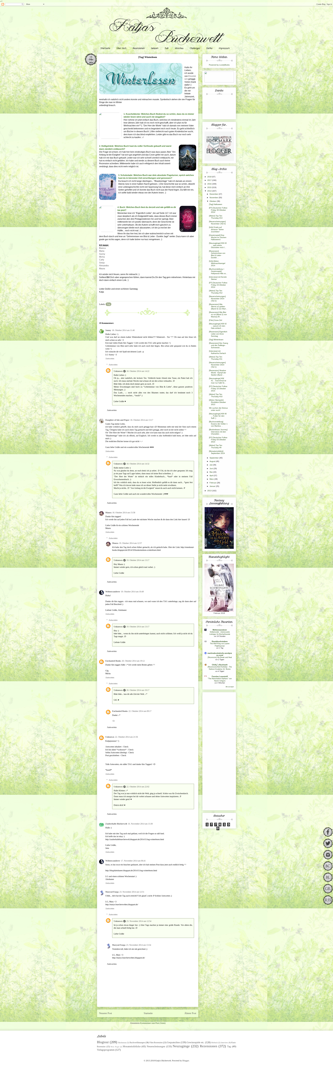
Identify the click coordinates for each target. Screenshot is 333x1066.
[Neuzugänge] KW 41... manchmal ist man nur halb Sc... (217, 380)
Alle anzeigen (230, 686)
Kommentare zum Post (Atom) (152, 1023)
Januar (213, 486)
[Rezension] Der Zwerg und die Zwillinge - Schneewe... (218, 345)
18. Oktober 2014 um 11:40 (123, 330)
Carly (101, 260)
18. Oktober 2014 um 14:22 (137, 371)
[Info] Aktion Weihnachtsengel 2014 (217, 263)
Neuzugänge (181, 1046)
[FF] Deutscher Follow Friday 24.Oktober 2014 (218, 285)
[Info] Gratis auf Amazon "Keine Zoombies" (216, 229)
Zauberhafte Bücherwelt (116, 824)
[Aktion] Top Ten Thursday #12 (215, 292)
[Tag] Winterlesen (216, 340)
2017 (209, 180)
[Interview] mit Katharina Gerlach (217, 352)
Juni (211, 468)
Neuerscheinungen (156, 1046)
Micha (102, 257)
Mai (211, 472)
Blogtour (103, 1042)
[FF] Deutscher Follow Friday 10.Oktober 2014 (218, 388)
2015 (209, 187)
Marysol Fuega (112, 892)
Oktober (213, 201)
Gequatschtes (173, 1042)
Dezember (214, 194)
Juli (211, 465)
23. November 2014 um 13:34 (138, 945)
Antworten (109, 358)
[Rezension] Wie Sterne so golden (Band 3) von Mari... (218, 306)
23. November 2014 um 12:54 (138, 921)
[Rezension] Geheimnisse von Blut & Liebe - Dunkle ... (217, 254)
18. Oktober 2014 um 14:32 (137, 464)
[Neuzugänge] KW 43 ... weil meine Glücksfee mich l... (218, 245)
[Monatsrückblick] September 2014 (217, 452)
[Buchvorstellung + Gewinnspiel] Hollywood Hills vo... (218, 271)
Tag (108, 304)
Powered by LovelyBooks (219, 65)
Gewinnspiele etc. (195, 1042)
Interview (224, 1043)
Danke (209, 48)
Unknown (118, 371)
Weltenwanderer (112, 591)
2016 (209, 184)
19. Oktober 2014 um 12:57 (130, 543)
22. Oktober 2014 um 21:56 (126, 737)
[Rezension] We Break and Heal (220, 657)
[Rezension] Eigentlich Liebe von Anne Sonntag (218, 334)
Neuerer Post (105, 1013)
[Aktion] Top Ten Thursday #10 (215, 395)
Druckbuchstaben (220, 641)
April (212, 475)
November (214, 197)
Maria (101, 251)
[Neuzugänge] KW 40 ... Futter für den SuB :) (218, 416)
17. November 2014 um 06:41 (133, 861)
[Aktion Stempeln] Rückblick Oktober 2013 (217, 402)
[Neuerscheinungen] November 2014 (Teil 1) (217, 364)
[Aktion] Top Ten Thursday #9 (215, 446)
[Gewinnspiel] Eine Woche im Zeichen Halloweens (217, 237)
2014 (209, 191)
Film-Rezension (155, 1042)
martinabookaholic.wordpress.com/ (219, 654)
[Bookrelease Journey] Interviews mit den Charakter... (218, 432)
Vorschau (179, 48)
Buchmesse (122, 1043)
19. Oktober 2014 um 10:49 (132, 591)
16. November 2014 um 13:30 (140, 824)
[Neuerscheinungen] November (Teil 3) (217, 222)
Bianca (102, 248)
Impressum (224, 48)
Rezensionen (139, 48)
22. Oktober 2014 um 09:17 (140, 711)
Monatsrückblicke (132, 1046)
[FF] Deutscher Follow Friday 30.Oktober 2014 (218, 210)
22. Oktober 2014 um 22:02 (137, 787)
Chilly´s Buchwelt (220, 665)
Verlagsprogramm (106, 1049)
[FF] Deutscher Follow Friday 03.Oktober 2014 (218, 439)
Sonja (102, 263)
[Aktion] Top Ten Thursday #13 (215, 217)
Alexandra (104, 265)
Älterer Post (190, 1013)
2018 (209, 177)
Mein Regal (115, 1047)
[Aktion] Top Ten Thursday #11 (215, 358)
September (214, 458)
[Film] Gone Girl (215, 320)
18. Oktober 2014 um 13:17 (141, 420)
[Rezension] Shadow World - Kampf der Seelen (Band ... (217, 372)
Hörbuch (214, 1043)
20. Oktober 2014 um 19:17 (137, 690)
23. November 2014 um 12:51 (131, 892)
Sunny (102, 254)
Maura (102, 268)
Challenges (195, 48)
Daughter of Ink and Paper (117, 420)
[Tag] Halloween (215, 204)
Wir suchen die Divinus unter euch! (218, 409)
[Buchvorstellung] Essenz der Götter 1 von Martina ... (218, 424)
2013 (209, 491)
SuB (166, 48)
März (212, 479)
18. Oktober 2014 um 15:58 (123, 512)
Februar (213, 483)
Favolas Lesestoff (220, 676)
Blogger (185, 1060)
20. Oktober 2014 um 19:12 (133, 661)
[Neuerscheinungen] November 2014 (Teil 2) (217, 298)
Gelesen (154, 48)
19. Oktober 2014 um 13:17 (137, 560)
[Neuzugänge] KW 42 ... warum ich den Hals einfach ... (218, 326)
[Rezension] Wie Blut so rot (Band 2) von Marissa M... (218, 314)
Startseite (105, 48)
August (213, 461)
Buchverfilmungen (137, 1042)
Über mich (121, 48)
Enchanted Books (113, 661)
